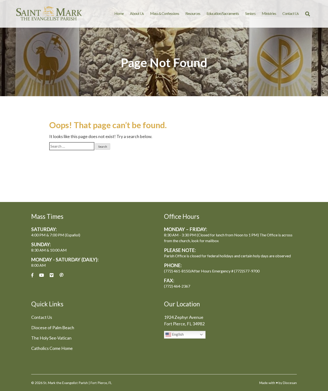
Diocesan (290, 383)
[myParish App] (61, 275)
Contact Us (290, 13)
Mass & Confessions (164, 13)
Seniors (250, 13)
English (177, 334)
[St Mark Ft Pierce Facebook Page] (32, 275)
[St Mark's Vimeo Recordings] (52, 275)
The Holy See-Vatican (51, 338)
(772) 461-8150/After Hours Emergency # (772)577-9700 (212, 271)
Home (119, 13)
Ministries (269, 13)
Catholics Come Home (52, 348)
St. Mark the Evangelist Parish (65, 383)
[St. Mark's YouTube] (41, 275)
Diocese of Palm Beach (52, 327)
